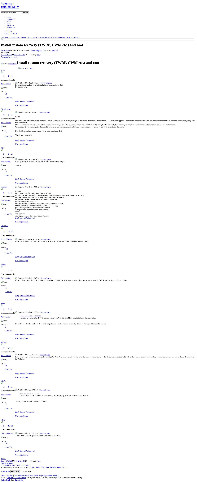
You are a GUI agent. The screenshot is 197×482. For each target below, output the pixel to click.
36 (7, 55)
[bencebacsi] (2, 40)
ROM (9, 21)
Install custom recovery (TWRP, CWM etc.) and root (61, 37)
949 (12, 426)
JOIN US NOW (11, 33)
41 (16, 55)
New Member (6, 84)
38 (11, 55)
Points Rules (5, 471)
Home (9, 17)
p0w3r (3, 265)
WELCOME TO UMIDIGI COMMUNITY (51, 467)
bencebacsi (5, 51)
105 (12, 231)
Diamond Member (7, 433)
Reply (17, 101)
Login (32, 467)
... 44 (23, 55)
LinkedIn (52, 476)
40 (15, 55)
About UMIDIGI (7, 476)
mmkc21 (4, 187)
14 (11, 115)
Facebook (10, 25)
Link (14, 465)
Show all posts (36, 51)
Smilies (27, 465)
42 (18, 55)
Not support (30, 101)
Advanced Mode (7, 463)
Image (9, 465)
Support (23, 101)
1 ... (2, 55)
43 (20, 55)
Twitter (31, 476)
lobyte (3, 420)
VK (57, 476)
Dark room (18, 476)
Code (23, 465)
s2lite (3, 70)
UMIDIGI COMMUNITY (10, 37)
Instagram (45, 476)
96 (9, 426)
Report (25, 105)
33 (11, 270)
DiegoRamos (5, 109)
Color (5, 465)
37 (9, 55)
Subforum (31, 37)
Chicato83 (4, 226)
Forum (11, 19)
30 (11, 76)
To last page (26, 471)
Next (38, 55)
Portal (11, 27)
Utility (38, 37)
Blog (8, 23)
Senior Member (6, 239)
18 (9, 231)
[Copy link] (54, 51)
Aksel (3, 303)
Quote (18, 465)
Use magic (19, 105)
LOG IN (8, 31)
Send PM (8, 97)
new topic (14, 57)
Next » (3, 459)
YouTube (38, 476)
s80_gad (4, 342)
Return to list (5, 57)
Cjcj (2, 148)
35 (5, 55)
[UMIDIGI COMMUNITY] (13, 7)
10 (9, 348)
